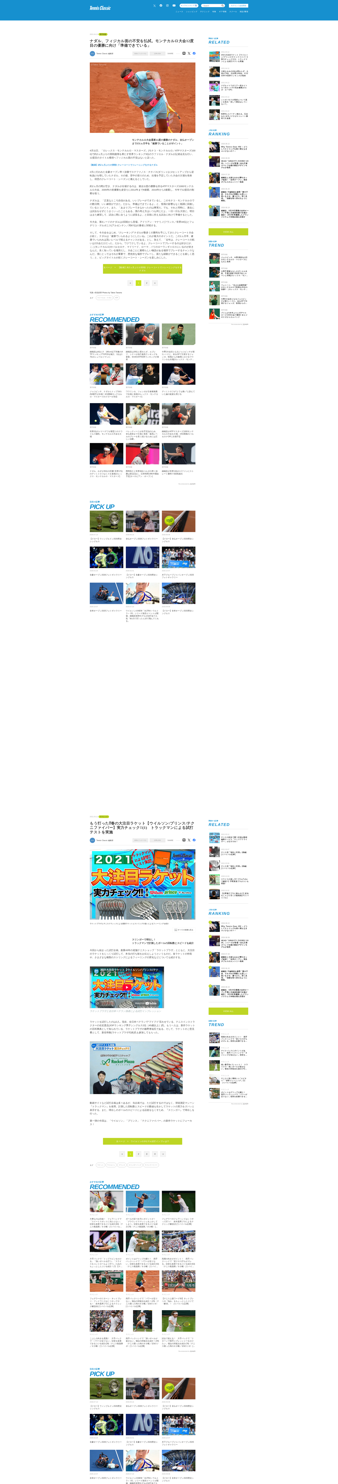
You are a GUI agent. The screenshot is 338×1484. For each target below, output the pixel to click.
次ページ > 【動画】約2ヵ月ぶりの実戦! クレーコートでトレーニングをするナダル (143, 269)
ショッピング (192, 11)
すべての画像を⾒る (185, 930)
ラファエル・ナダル (104, 298)
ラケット (100, 1165)
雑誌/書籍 (244, 11)
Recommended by (184, 484)
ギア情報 (223, 11)
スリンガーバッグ (135, 1165)
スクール (233, 11)
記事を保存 (157, 53)
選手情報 (103, 34)
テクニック (205, 11)
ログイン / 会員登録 (238, 6)
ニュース (179, 11)
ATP (116, 298)
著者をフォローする (140, 53)
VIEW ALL (228, 232)
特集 (214, 11)
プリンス (122, 1165)
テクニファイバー (151, 1165)
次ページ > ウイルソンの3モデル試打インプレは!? (142, 1141)
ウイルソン (111, 1165)
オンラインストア (187, 5)
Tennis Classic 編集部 (104, 53)
